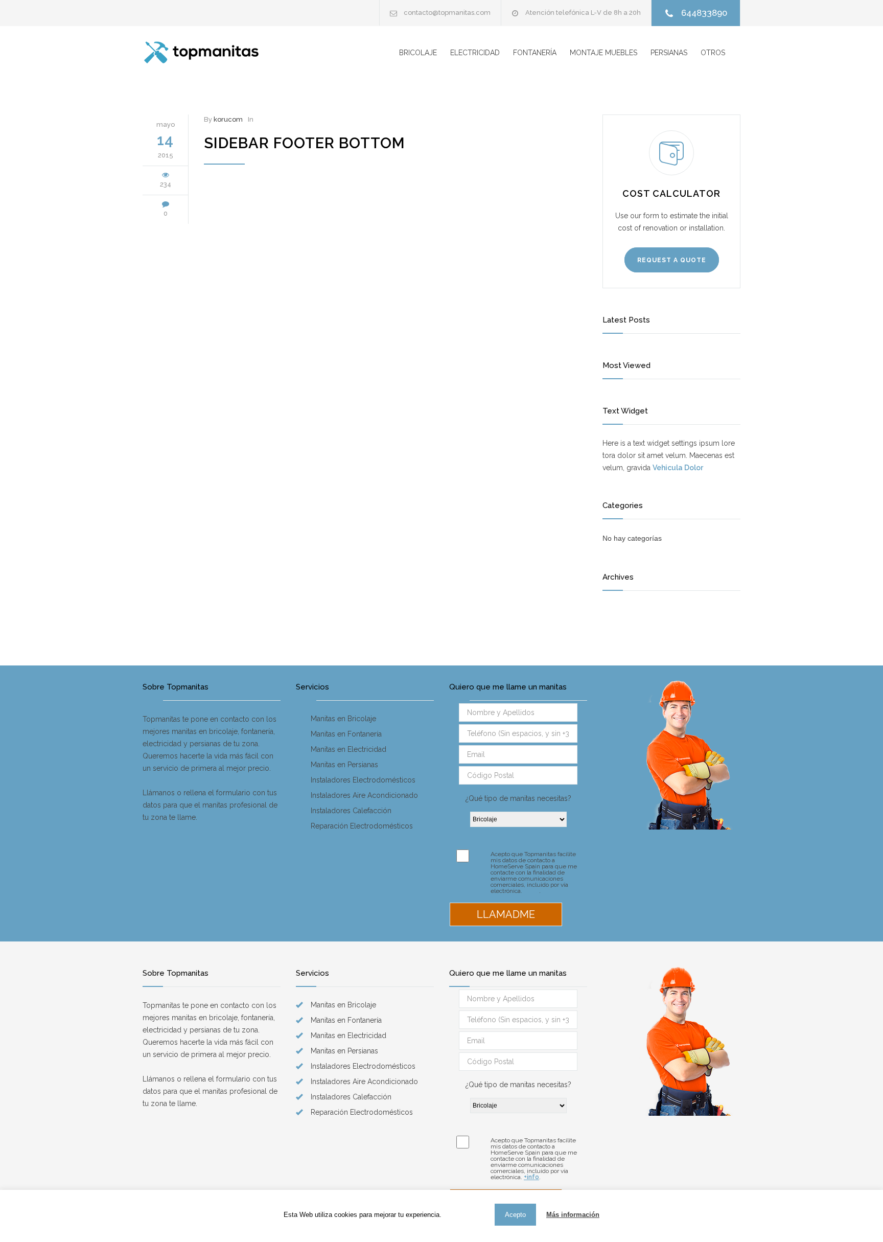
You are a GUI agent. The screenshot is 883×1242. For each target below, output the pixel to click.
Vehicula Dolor (678, 468)
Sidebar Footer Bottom (304, 143)
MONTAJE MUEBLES (603, 53)
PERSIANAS (668, 53)
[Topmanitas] (224, 52)
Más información (572, 1214)
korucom (228, 119)
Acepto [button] (515, 1214)
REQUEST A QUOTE (671, 260)
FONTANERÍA (534, 53)
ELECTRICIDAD (475, 53)
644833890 (704, 13)
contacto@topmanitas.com (447, 12)
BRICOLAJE (418, 53)
